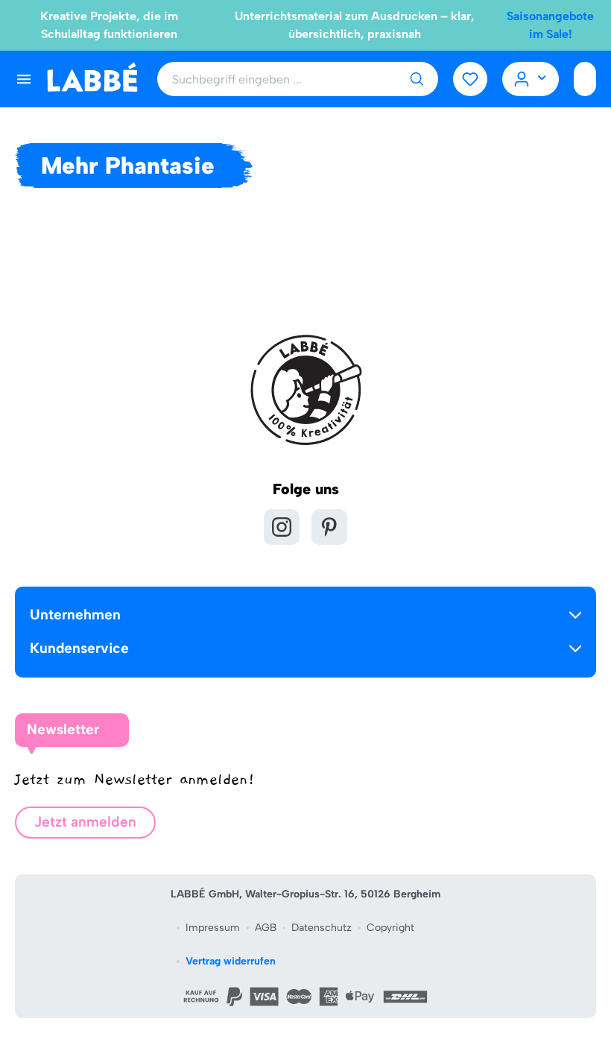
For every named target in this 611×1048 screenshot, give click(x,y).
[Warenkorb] (585, 79)
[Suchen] (416, 79)
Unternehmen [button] (75, 614)
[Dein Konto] (531, 79)
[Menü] (24, 79)
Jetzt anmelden (85, 821)
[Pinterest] (329, 527)
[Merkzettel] (470, 79)
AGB (265, 927)
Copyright (390, 927)
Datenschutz (321, 927)
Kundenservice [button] (79, 648)
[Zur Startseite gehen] (92, 78)
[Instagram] (282, 527)
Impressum (213, 927)
